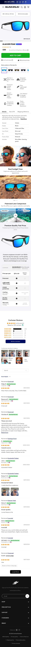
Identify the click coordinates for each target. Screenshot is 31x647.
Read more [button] (4, 432)
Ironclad (10, 518)
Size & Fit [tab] (12, 111)
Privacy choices (16, 643)
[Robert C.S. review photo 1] (5, 492)
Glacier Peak (12, 500)
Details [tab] (4, 111)
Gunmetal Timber (13, 458)
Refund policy (5, 636)
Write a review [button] (15, 341)
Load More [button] (15, 572)
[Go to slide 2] (15, 200)
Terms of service (24, 636)
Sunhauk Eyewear (17, 633)
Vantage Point (12, 438)
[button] (3, 7)
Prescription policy (20, 640)
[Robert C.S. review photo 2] (15, 492)
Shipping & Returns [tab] (23, 111)
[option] (4, 70)
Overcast (11, 381)
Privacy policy (14, 636)
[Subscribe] (27, 596)
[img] (5, 388)
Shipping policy (10, 640)
